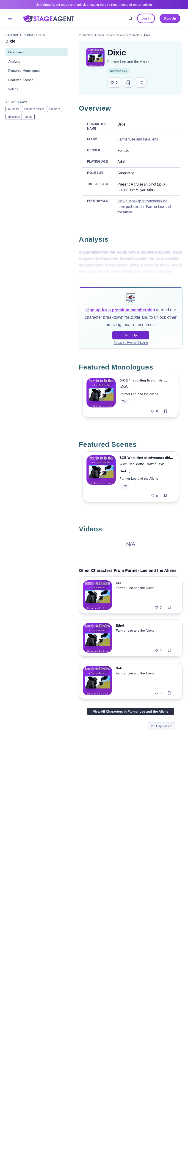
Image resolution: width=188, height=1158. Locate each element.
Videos (13, 89)
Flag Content (164, 726)
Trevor (151, 464)
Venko (123, 471)
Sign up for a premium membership (120, 310)
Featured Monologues (24, 70)
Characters (86, 35)
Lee (124, 464)
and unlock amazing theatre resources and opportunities (94, 4)
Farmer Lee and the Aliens (128, 62)
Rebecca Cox (118, 71)
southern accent (34, 109)
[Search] (130, 18)
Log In (146, 18)
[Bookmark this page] (128, 82)
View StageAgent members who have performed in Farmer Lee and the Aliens (144, 206)
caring (29, 116)
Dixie (124, 386)
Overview (15, 52)
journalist (13, 109)
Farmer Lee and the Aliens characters (118, 35)
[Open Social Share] (141, 82)
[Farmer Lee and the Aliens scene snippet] (101, 476)
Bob (131, 464)
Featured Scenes (20, 80)
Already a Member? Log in (131, 342)
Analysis (14, 61)
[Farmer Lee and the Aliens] (95, 57)
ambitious (14, 116)
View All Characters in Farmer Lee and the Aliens (131, 711)
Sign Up (130, 335)
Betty (140, 464)
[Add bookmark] (166, 411)
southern (54, 109)
